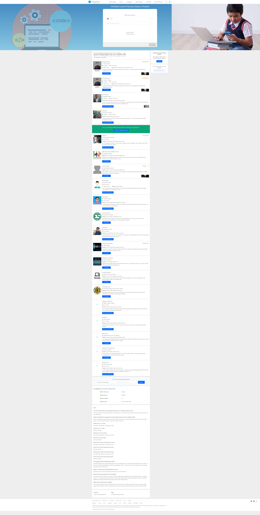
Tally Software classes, (126, 478)
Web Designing (116, 141)
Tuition (121, 2)
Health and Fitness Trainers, (103, 486)
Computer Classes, (113, 476)
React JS (124, 84)
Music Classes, (135, 484)
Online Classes (112, 2)
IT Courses (148, 2)
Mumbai (115, 503)
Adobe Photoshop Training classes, (110, 479)
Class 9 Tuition (116, 233)
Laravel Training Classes (97, 52)
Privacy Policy (111, 500)
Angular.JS (115, 276)
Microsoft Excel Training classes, (114, 478)
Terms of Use (104, 500)
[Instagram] (254, 501)
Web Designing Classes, (136, 478)
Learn (124, 500)
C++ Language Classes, (102, 478)
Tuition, (107, 484)
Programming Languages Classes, (124, 476)
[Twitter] (256, 501)
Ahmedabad (135, 503)
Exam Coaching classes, (127, 484)
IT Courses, (119, 484)
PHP (114, 116)
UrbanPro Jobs (118, 500)
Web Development (117, 202)
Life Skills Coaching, (120, 486)
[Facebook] (251, 501)
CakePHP (115, 216)
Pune (120, 503)
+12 (147, 73)
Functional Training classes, (130, 486)
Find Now (159, 61)
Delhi (104, 503)
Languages (129, 2)
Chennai (99, 503)
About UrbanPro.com (96, 500)
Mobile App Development (119, 170)
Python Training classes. (123, 479)
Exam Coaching (158, 2)
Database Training (117, 323)
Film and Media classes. (141, 486)
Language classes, (113, 484)
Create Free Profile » (159, 70)
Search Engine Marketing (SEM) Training (122, 155)
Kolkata (124, 503)
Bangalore (94, 503)
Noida (141, 503)
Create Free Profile (130, 34)
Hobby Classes (138, 2)
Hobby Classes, (112, 486)
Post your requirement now (121, 130)
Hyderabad (110, 503)
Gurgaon (129, 503)
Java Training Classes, (137, 476)
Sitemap (129, 500)
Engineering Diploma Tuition (119, 337)
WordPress (115, 290)
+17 (147, 176)
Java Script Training (117, 100)
